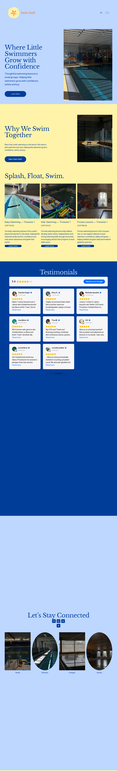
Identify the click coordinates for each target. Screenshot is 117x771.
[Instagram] (54, 621)
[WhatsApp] (58, 621)
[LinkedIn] (63, 621)
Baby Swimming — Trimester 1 (20, 222)
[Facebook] (58, 625)
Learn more (13, 246)
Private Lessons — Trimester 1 (92, 222)
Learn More (15, 94)
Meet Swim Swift (15, 159)
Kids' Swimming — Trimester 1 (55, 222)
